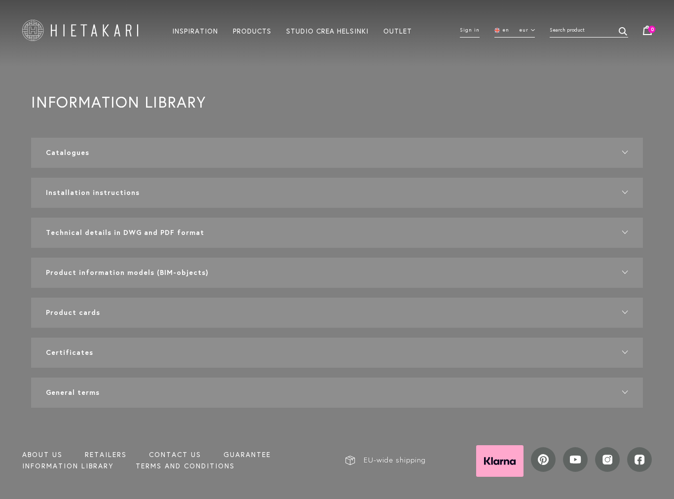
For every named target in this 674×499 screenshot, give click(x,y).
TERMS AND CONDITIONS (185, 465)
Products (252, 31)
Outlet (397, 31)
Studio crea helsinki (327, 31)
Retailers (106, 454)
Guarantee (247, 454)
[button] (337, 153)
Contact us (175, 454)
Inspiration (195, 31)
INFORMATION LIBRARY (67, 465)
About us (42, 454)
